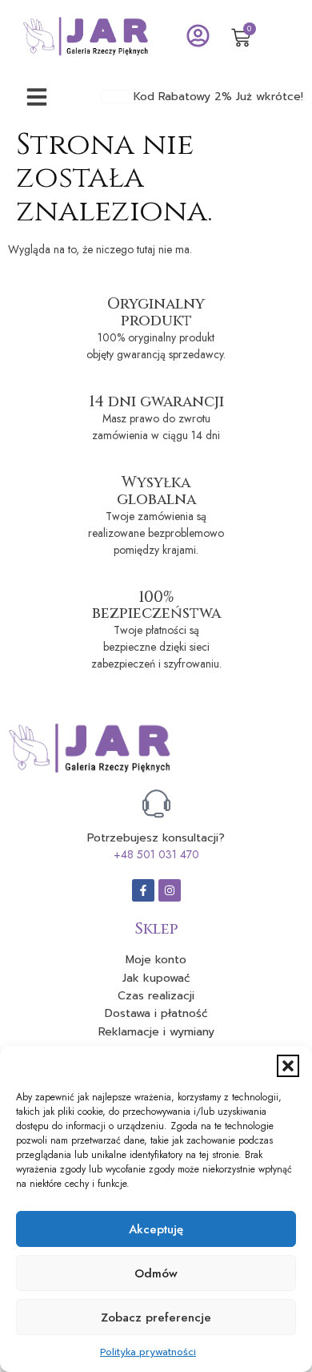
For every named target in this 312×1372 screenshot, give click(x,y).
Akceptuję (156, 1229)
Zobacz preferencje (156, 1317)
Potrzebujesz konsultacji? (156, 837)
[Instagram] (169, 890)
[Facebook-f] (143, 890)
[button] (288, 1066)
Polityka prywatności (148, 1352)
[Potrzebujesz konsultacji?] (156, 803)
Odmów (156, 1273)
